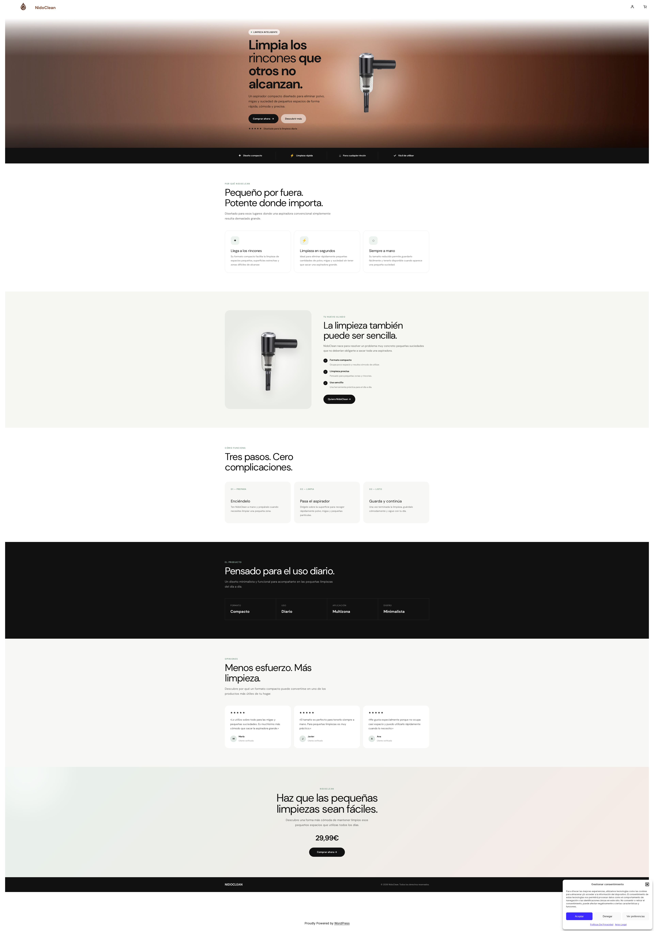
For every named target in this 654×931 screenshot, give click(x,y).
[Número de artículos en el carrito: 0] (645, 7)
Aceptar (579, 916)
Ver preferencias (636, 916)
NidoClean (45, 7)
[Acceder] (632, 7)
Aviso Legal (621, 924)
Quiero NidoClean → (339, 399)
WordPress (342, 923)
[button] (647, 884)
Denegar (607, 916)
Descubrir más (293, 118)
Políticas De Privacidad (601, 924)
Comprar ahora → (327, 852)
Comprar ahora (263, 118)
